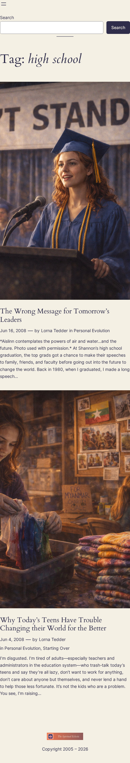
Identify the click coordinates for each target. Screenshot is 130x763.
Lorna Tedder (54, 330)
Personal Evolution (92, 330)
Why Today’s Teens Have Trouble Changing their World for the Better (53, 624)
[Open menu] (3, 4)
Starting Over (56, 648)
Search (7, 17)
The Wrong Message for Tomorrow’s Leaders (54, 315)
